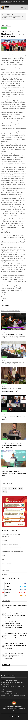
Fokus (20, 488)
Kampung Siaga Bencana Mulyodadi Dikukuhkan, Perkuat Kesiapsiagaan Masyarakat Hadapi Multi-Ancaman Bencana (15, 614)
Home (3, 14)
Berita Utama (5, 25)
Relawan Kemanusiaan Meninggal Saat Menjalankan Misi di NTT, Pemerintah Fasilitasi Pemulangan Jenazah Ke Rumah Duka (16, 636)
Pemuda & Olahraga (6, 563)
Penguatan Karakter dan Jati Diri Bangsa (12, 548)
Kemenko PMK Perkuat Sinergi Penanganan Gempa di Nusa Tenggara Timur (16, 605)
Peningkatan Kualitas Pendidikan (10, 544)
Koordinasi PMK (5, 570)
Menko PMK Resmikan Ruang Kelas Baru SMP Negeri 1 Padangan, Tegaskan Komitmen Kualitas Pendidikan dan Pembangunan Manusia (14, 625)
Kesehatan (9, 14)
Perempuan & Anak (6, 567)
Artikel (4, 488)
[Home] (5, 7)
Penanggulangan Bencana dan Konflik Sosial (13, 551)
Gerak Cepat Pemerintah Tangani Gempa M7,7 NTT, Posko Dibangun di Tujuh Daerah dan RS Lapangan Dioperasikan (15, 646)
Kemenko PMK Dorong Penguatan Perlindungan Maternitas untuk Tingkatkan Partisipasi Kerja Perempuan (14, 656)
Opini (4, 491)
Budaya (3, 559)
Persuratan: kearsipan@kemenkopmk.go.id (14, 695)
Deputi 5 (3, 297)
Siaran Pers (8, 329)
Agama (3, 555)
